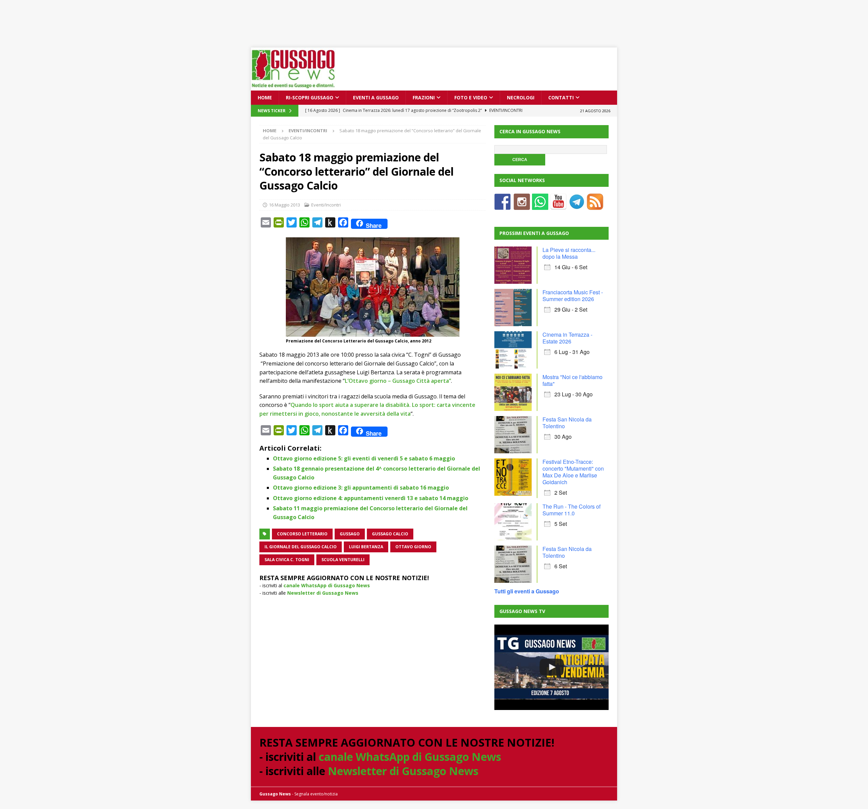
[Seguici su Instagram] (522, 205)
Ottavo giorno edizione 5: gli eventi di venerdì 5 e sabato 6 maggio (364, 458)
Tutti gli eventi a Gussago (526, 591)
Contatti (561, 97)
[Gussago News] (293, 86)
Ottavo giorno (413, 547)
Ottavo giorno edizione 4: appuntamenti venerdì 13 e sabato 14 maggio (370, 498)
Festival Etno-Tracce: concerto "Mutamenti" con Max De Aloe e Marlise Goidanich (573, 472)
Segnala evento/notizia (316, 794)
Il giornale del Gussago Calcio (300, 547)
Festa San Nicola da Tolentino (567, 422)
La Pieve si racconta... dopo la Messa (568, 253)
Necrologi (520, 97)
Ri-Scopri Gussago (309, 97)
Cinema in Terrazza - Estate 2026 (567, 338)
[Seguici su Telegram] (577, 205)
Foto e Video (470, 97)
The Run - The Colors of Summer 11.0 (571, 509)
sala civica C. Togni (286, 560)
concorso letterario (302, 534)
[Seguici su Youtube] (558, 205)
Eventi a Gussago (376, 97)
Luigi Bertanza (366, 547)
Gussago (350, 534)
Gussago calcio (390, 534)
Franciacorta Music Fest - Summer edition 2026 (572, 295)
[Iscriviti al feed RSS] (595, 205)
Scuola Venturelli (342, 560)
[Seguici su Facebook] (502, 205)
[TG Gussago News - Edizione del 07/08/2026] (551, 667)
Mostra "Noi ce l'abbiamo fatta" (572, 380)
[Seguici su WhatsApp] (540, 205)
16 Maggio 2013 (284, 205)
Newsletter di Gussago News (322, 593)
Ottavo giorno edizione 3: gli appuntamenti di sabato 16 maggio (361, 487)
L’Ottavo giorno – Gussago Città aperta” (398, 380)
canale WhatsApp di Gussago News (326, 585)
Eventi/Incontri (326, 205)
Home (265, 97)
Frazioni (424, 97)
